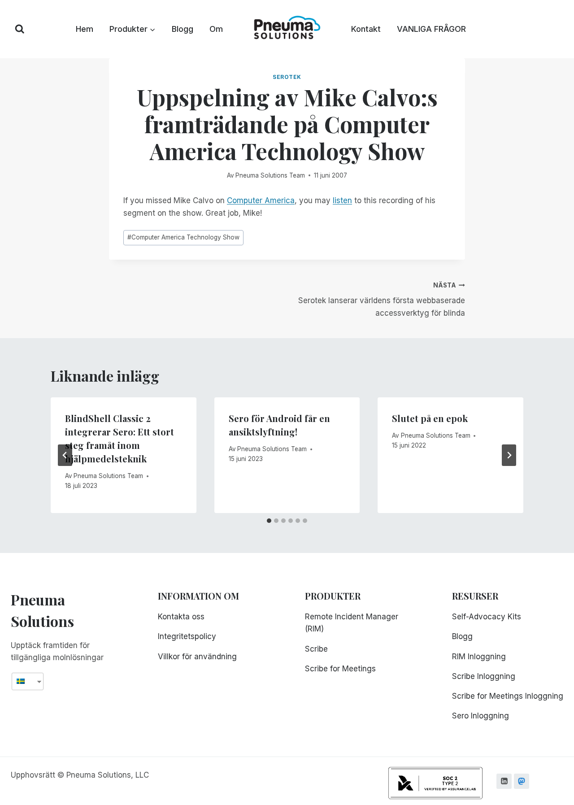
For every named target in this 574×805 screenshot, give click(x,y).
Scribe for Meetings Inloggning (507, 696)
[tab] (269, 520)
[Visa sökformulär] (20, 29)
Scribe (316, 648)
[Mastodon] (521, 781)
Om (216, 29)
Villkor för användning (197, 656)
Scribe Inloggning (483, 676)
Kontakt (366, 29)
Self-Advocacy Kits (486, 616)
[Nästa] (509, 455)
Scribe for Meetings (340, 668)
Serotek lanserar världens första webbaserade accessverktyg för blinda (381, 300)
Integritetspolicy (187, 636)
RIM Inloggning (479, 656)
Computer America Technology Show (183, 237)
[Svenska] (24, 681)
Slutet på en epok (430, 418)
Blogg (182, 29)
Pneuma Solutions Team (270, 175)
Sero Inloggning (480, 715)
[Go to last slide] (65, 455)
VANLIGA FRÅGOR (431, 29)
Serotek (287, 77)
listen (342, 200)
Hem (84, 29)
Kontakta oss (181, 616)
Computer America (261, 200)
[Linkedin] (504, 781)
